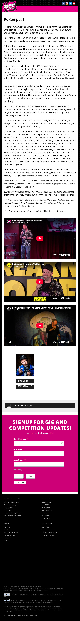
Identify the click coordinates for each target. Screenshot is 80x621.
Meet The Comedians (11, 532)
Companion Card (9, 535)
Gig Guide (7, 510)
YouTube (74, 3)
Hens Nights (45, 505)
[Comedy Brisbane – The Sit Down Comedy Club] (9, 5)
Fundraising (8, 538)
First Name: (20, 449)
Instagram (67, 3)
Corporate (45, 513)
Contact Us (45, 527)
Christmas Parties (47, 502)
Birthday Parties (47, 510)
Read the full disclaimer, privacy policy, (14, 615)
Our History (8, 530)
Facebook (63, 3)
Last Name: (20, 459)
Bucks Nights (46, 508)
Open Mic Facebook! (48, 535)
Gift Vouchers (8, 508)
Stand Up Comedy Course (12, 513)
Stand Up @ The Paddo (11, 502)
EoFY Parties (46, 516)
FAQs (5, 540)
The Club (7, 527)
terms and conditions (31, 615)
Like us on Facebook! (48, 530)
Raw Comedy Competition (12, 516)
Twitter (70, 3)
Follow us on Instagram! (49, 532)
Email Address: (21, 439)
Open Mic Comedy (10, 505)
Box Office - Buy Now (23, 406)
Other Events (46, 518)
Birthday (18, 469)
